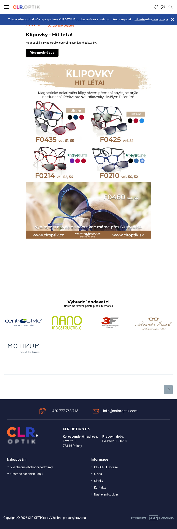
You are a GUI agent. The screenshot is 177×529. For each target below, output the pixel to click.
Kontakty (100, 487)
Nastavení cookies (106, 494)
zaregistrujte (160, 19)
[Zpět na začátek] (168, 389)
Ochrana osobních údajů (26, 474)
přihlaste (139, 19)
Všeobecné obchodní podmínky (31, 467)
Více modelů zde (42, 52)
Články (98, 481)
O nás (98, 474)
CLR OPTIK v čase (106, 467)
